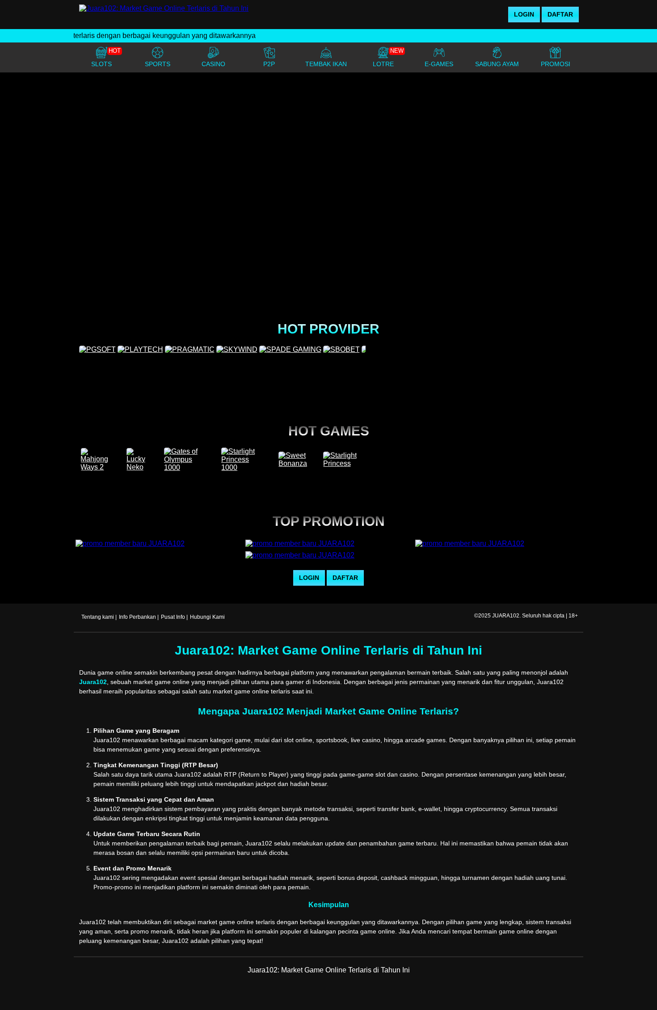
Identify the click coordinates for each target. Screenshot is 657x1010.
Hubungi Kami (207, 617)
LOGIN (524, 14)
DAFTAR (560, 14)
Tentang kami (97, 617)
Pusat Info (173, 617)
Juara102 (93, 681)
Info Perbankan (137, 617)
